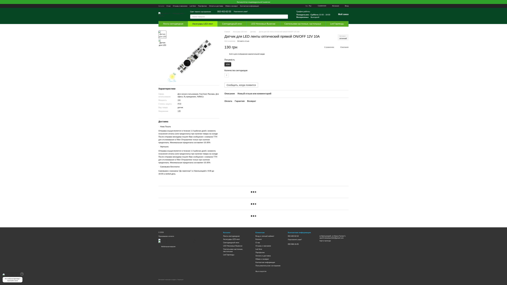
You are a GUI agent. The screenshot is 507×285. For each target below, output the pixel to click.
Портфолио (202, 6)
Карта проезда (325, 241)
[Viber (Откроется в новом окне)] (298, 6)
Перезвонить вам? (241, 12)
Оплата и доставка (216, 6)
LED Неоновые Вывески (263, 24)
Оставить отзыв (243, 41)
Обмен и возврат (231, 6)
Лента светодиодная (173, 24)
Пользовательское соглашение (267, 266)
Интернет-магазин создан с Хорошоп (170, 279)
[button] (505, 2)
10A (179, 100)
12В (179, 111)
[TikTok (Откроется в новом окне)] (289, 6)
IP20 (179, 104)
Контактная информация (249, 6)
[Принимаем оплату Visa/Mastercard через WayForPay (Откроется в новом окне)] (179, 240)
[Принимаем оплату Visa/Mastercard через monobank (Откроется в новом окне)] (179, 242)
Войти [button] (231, 54)
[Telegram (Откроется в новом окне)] (295, 6)
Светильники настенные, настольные (302, 24)
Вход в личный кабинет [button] (264, 236)
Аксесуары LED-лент (202, 24)
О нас (168, 6)
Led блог (193, 6)
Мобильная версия (168, 247)
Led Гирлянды (337, 24)
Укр (306, 6)
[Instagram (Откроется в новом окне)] (286, 6)
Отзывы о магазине (180, 6)
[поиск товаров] (286, 17)
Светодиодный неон (232, 24)
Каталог (161, 6)
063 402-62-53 (224, 12)
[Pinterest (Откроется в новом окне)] (302, 6)
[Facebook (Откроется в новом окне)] (292, 6)
